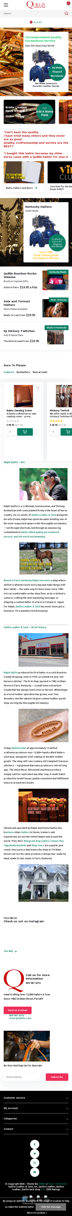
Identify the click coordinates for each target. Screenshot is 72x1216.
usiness (9, 832)
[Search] (66, 13)
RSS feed (61, 1183)
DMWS (42, 1183)
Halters (25, 832)
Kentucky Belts (18, 845)
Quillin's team (18, 748)
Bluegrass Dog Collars (36, 841)
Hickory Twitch (59, 410)
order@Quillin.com (20, 1018)
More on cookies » (37, 1213)
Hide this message (51, 1207)
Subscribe (57, 1077)
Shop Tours (37, 845)
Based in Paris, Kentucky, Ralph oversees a (28, 580)
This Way (8, 951)
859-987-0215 (16, 1015)
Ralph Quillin (11, 672)
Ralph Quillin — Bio (14, 462)
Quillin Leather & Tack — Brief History (25, 627)
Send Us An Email (17, 1010)
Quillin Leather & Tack (43, 515)
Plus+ (51, 1183)
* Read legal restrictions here (19, 1084)
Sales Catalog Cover (19, 410)
